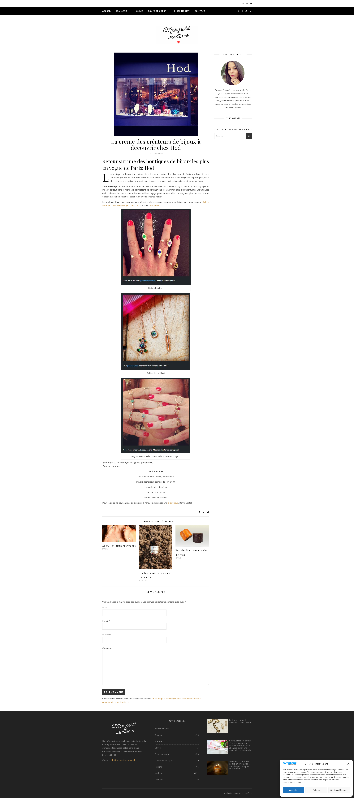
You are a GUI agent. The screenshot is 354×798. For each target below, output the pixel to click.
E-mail (106, 620)
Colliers (158, 747)
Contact (200, 11)
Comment (107, 648)
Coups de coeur (157, 11)
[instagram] (247, 3)
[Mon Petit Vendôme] (177, 35)
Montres (159, 779)
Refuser (316, 790)
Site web (106, 634)
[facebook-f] (243, 3)
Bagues (158, 735)
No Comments (155, 153)
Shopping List (182, 11)
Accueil (106, 11)
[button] (348, 763)
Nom (105, 607)
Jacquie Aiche (132, 205)
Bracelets (159, 741)
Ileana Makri (154, 205)
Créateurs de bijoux (164, 760)
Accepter (293, 790)
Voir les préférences (339, 790)
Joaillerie (121, 11)
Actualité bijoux (162, 728)
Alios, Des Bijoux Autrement (119, 545)
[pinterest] (251, 3)
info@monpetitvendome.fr (123, 760)
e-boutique (173, 502)
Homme (139, 11)
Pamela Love (119, 205)
